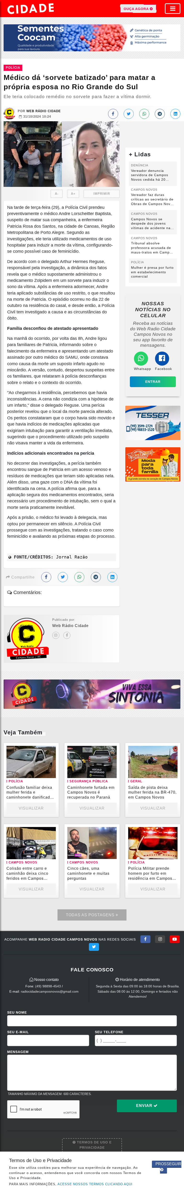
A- (56, 193)
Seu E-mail (18, 1032)
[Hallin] (152, 464)
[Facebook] (66, 635)
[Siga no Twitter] (94, 947)
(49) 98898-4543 (48, 986)
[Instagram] (55, 635)
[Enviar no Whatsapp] (144, 114)
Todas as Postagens (91, 915)
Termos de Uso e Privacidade (94, 1144)
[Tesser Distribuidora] (152, 423)
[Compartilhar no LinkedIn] (175, 114)
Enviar (145, 1106)
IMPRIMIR (101, 193)
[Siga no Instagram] (160, 939)
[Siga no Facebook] (145, 939)
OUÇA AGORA (137, 9)
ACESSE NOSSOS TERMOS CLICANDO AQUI (95, 1184)
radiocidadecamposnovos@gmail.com (50, 991)
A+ (73, 193)
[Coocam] (92, 38)
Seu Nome (17, 1012)
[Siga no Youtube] (175, 939)
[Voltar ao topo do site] (176, 654)
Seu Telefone (109, 1032)
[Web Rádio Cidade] (92, 694)
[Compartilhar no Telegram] (160, 114)
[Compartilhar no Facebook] (113, 114)
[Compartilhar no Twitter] (129, 114)
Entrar (153, 382)
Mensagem (18, 1052)
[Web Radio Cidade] (31, 8)
